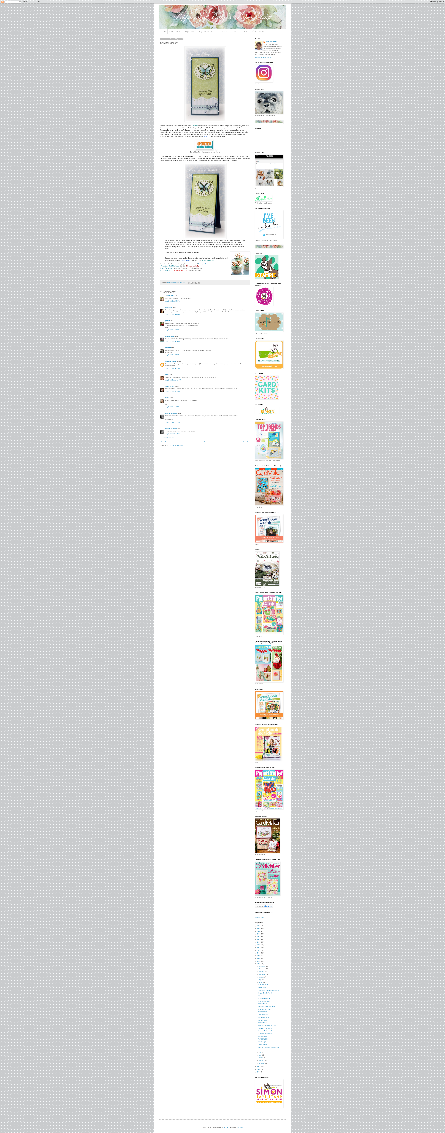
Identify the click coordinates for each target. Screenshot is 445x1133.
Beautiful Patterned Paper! (266, 1031)
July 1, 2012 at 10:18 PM (173, 380)
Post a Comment (168, 438)
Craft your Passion (204, 264)
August (261, 977)
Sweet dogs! (262, 1042)
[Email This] (189, 283)
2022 (259, 936)
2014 (259, 958)
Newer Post (164, 442)
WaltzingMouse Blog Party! (266, 1006)
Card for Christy (263, 985)
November (262, 969)
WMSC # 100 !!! (263, 1039)
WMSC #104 (262, 987)
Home (163, 31)
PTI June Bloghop (264, 998)
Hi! (259, 996)
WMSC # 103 (262, 1004)
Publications (222, 31)
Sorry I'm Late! (262, 1020)
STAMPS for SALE (258, 31)
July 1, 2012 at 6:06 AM (172, 301)
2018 (259, 947)
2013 (259, 961)
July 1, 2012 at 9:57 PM (172, 368)
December (262, 966)
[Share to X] (194, 283)
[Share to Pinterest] (198, 283)
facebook (206, 136)
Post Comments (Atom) (176, 445)
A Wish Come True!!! (264, 1009)
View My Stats (259, 917)
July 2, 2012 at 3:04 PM (172, 391)
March (261, 1058)
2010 (259, 1069)
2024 (259, 931)
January (261, 1063)
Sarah (167, 375)
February (262, 1060)
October (261, 971)
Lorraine (168, 348)
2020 (259, 942)
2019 (259, 945)
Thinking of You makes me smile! (268, 990)
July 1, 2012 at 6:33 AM (172, 314)
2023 (259, 934)
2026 (259, 926)
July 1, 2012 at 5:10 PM (172, 330)
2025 (259, 928)
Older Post (246, 442)
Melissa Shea (169, 336)
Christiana (168, 307)
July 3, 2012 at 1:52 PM (172, 422)
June (260, 982)
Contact (234, 31)
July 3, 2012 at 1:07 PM (172, 407)
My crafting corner (264, 1017)
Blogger (240, 1127)
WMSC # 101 (262, 1023)
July (260, 980)
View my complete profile (263, 57)
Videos (244, 31)
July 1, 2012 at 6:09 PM (172, 341)
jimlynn (167, 321)
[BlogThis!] (192, 283)
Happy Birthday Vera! (265, 993)
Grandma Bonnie (170, 361)
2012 (259, 964)
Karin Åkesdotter (271, 42)
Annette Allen (169, 296)
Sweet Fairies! (262, 1044)
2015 (259, 955)
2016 (259, 953)
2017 (259, 950)
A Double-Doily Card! (265, 1033)
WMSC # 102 (262, 1012)
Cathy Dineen (169, 386)
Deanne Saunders (171, 413)
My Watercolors (206, 31)
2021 (259, 939)
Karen (167, 398)
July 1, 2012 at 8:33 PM (172, 355)
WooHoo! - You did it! (265, 1028)
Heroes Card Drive (264, 1001)
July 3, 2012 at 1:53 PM (172, 434)
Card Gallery (175, 31)
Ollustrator (226, 1127)
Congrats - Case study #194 (267, 1025)
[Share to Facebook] (196, 283)
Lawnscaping (185, 260)
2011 (259, 1066)
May (260, 1052)
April (260, 1055)
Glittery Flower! (263, 1036)
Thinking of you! (263, 1015)
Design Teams (189, 31)
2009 (259, 1072)
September (262, 974)
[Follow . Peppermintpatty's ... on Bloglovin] (264, 907)
